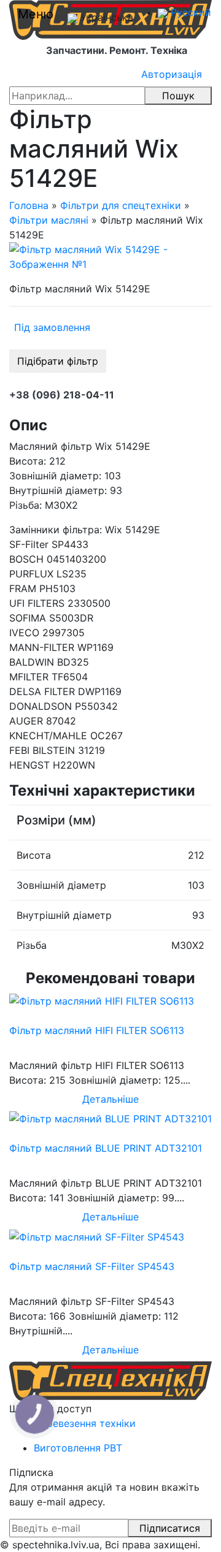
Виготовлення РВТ (78, 1448)
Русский (189, 12)
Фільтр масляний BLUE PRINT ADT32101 (105, 1148)
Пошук (178, 95)
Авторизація (171, 74)
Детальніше (110, 1099)
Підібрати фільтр (57, 361)
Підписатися (169, 1528)
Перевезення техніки (85, 1423)
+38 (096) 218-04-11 (61, 395)
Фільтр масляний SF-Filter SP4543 (91, 1266)
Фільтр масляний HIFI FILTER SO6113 (96, 1030)
